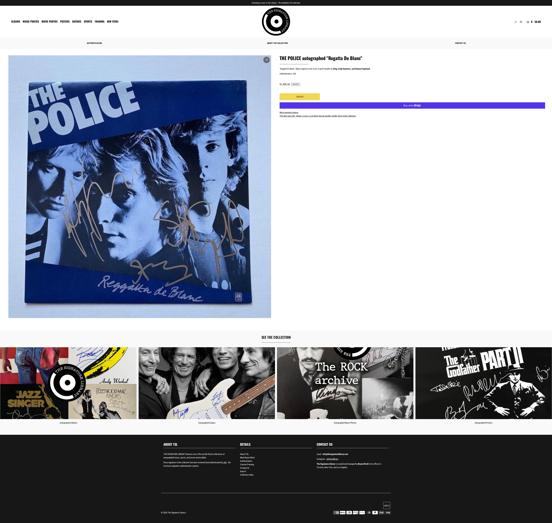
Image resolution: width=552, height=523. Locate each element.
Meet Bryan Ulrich (247, 457)
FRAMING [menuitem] (99, 21)
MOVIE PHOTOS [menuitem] (49, 21)
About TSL (244, 454)
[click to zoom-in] (266, 60)
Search (243, 471)
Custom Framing (247, 464)
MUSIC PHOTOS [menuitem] (31, 21)
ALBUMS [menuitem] (15, 21)
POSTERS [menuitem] (65, 21)
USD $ (386, 505)
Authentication (246, 461)
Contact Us (244, 468)
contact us (306, 116)
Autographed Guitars (206, 423)
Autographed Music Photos (345, 423)
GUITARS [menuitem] (76, 21)
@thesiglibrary (332, 459)
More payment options (289, 112)
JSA (225, 462)
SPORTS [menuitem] (88, 21)
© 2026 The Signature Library (173, 512)
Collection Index (247, 475)
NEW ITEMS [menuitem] (112, 21)
